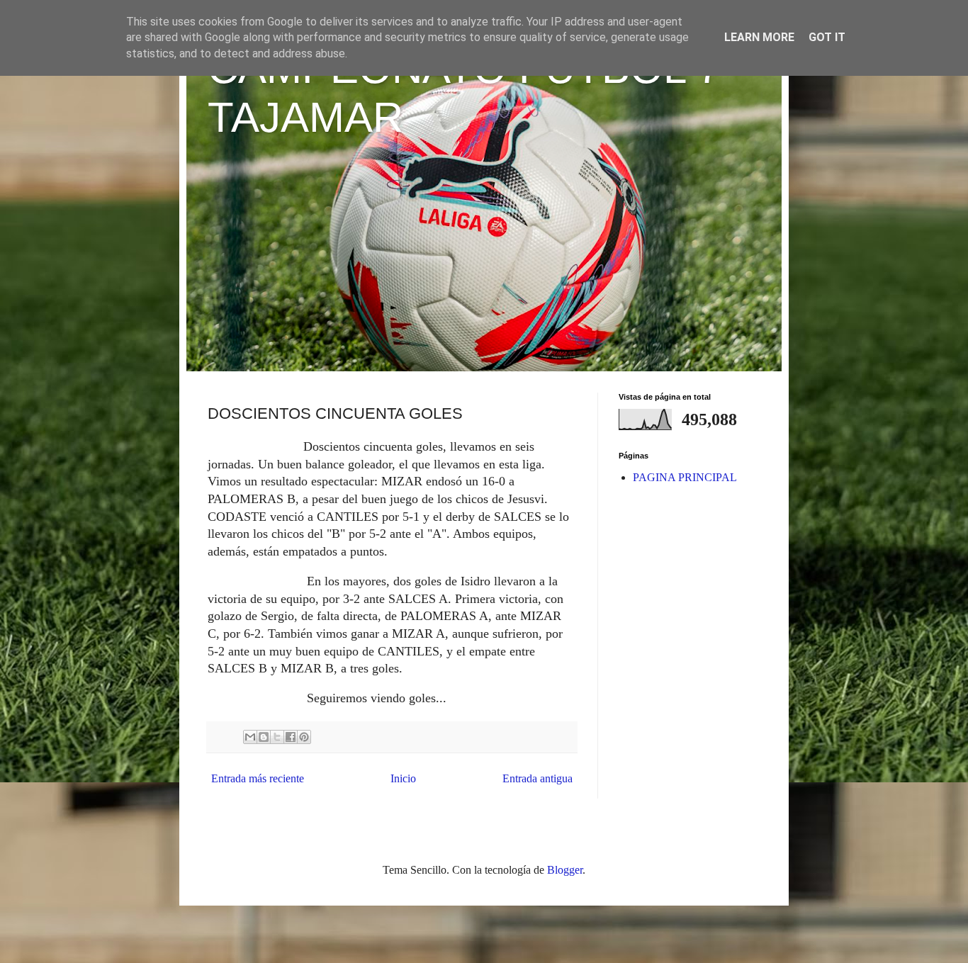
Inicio (403, 778)
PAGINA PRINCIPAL (685, 477)
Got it (827, 37)
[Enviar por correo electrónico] (250, 737)
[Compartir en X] (277, 737)
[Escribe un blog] (264, 737)
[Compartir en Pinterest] (304, 737)
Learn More (759, 37)
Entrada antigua (537, 778)
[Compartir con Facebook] (290, 737)
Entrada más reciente (257, 778)
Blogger (565, 870)
